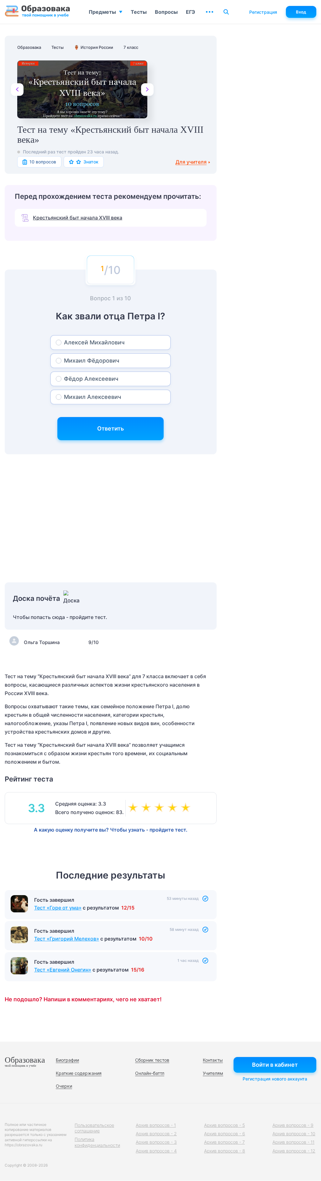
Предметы (102, 12)
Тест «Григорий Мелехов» (66, 939)
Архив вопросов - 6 (224, 1133)
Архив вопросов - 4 (156, 1150)
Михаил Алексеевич (92, 397)
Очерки (64, 1086)
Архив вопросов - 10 (293, 1133)
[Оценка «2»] (147, 808)
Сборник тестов (152, 1060)
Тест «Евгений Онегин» (62, 970)
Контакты (213, 1060)
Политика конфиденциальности (97, 1142)
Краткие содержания (79, 1073)
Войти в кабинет (275, 1064)
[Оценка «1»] (134, 808)
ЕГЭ (190, 12)
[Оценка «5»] (186, 808)
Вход (301, 11)
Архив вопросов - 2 (156, 1133)
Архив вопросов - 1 (156, 1125)
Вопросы (166, 12)
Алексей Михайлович (94, 342)
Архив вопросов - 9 (292, 1125)
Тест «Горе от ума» (58, 908)
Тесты (139, 12)
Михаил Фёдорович (91, 360)
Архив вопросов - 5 (224, 1125)
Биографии (67, 1060)
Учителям (213, 1073)
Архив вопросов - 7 (224, 1142)
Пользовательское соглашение (94, 1127)
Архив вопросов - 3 (156, 1142)
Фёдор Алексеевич (91, 378)
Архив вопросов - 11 (293, 1142)
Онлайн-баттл (149, 1073)
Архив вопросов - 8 (224, 1150)
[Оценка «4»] (173, 808)
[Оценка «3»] (160, 808)
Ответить (110, 428)
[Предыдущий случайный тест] (17, 89)
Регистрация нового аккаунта (275, 1078)
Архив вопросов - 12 (293, 1150)
